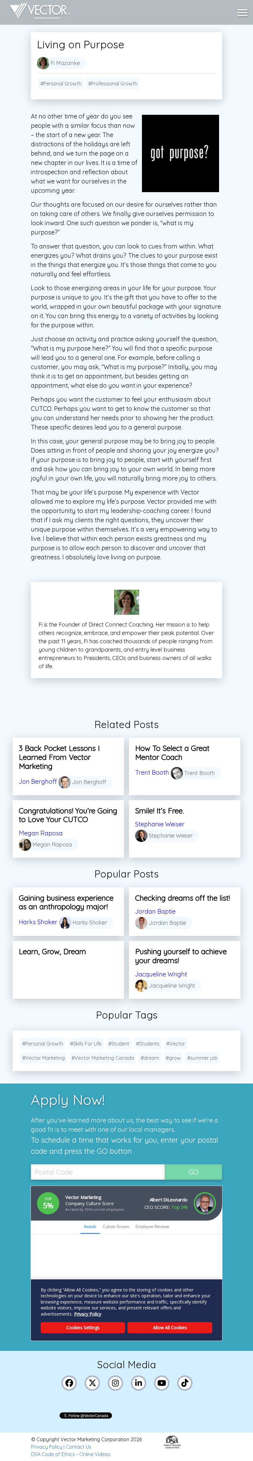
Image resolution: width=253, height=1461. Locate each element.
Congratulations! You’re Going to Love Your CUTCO (68, 815)
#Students (148, 1044)
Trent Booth (152, 772)
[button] (244, 12)
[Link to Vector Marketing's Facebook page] (69, 1382)
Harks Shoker (38, 922)
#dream (150, 1058)
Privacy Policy (46, 1447)
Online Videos (94, 1454)
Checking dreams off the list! (182, 898)
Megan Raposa (41, 833)
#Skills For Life (86, 1044)
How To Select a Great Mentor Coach (172, 752)
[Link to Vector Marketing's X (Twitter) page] (92, 1382)
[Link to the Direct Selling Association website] (172, 1446)
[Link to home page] (36, 12)
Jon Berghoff (38, 781)
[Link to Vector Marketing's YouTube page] (162, 1382)
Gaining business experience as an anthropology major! (66, 902)
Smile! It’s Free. (159, 810)
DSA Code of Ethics (53, 1454)
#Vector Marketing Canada (103, 1058)
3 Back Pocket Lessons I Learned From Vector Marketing (59, 757)
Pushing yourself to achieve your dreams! (181, 956)
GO (193, 1171)
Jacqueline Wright (161, 974)
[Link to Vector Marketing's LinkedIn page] (138, 1382)
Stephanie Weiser (160, 824)
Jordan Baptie (155, 911)
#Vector (175, 1044)
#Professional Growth (112, 83)
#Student (118, 1044)
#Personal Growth (60, 83)
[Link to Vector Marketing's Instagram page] (115, 1382)
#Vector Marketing (43, 1058)
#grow (173, 1058)
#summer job (202, 1058)
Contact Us (78, 1447)
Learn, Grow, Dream (52, 951)
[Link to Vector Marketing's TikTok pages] (185, 1382)
